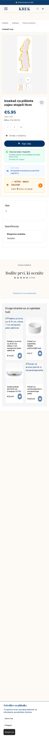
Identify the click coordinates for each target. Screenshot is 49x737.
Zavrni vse (9, 718)
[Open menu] (6, 8)
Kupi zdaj (26, 143)
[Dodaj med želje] (42, 103)
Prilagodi (8, 725)
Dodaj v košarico (17, 135)
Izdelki (5, 23)
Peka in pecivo (29, 23)
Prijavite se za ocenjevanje (24, 293)
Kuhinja (15, 23)
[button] (21, 87)
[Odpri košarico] (43, 9)
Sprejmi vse (9, 732)
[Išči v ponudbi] (37, 9)
